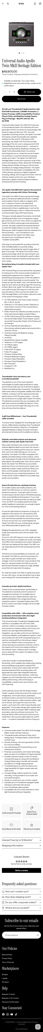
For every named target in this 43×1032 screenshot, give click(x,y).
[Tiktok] (16, 1014)
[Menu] (2, 3)
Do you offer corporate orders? (20, 902)
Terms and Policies (21, 1029)
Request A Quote (8, 994)
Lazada (4, 978)
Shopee (5, 974)
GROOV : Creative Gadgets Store (21, 1022)
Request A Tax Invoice (10, 998)
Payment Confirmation (10, 1002)
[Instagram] (7, 1014)
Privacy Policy (7, 958)
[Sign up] (37, 935)
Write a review (21, 870)
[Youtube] (11, 1014)
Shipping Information (12, 845)
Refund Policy (7, 955)
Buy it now (21, 99)
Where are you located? (17, 907)
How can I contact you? (17, 891)
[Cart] (40, 3)
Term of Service (8, 962)
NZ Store (5, 982)
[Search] (8, 3)
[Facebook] (3, 1014)
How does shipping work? (18, 897)
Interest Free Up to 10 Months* (17, 840)
